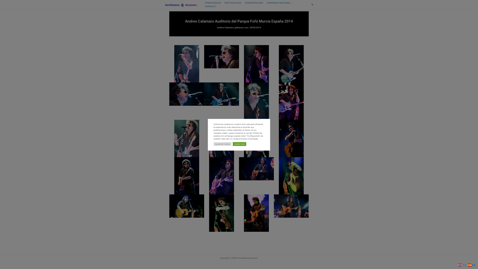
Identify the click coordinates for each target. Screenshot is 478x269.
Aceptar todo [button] (239, 144)
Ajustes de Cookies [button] (222, 144)
